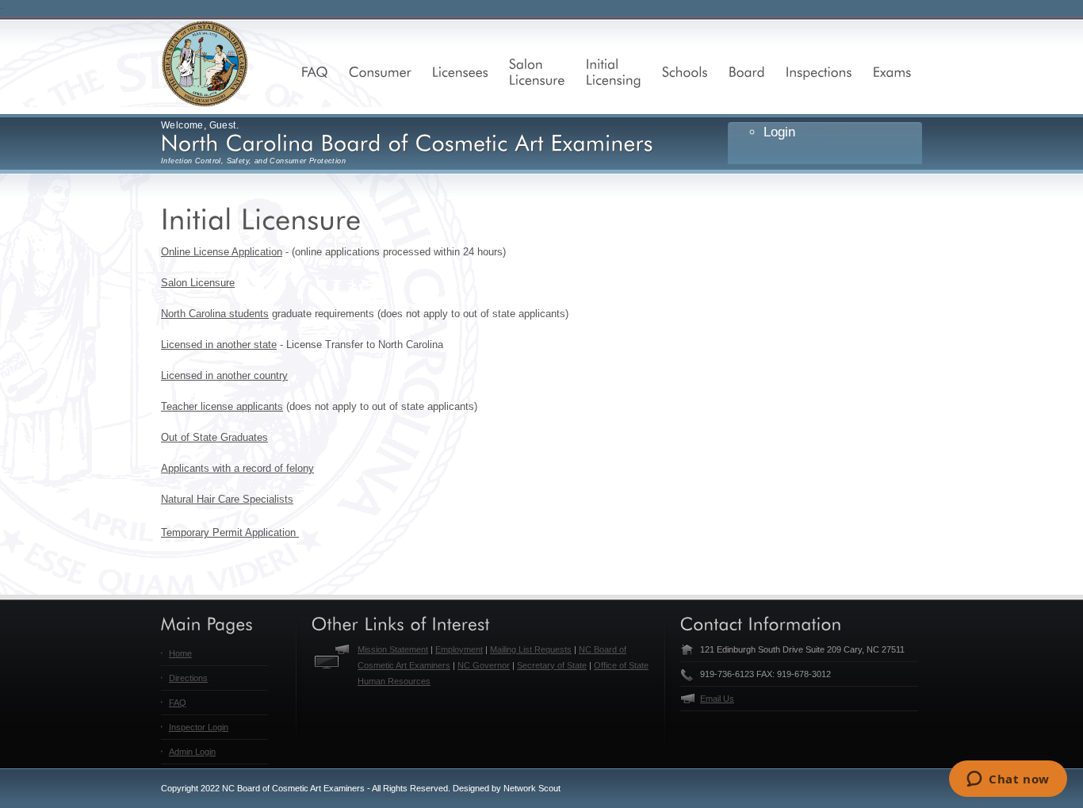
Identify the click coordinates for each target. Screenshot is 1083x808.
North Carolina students (215, 314)
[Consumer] (380, 71)
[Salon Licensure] (537, 71)
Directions (188, 678)
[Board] (747, 71)
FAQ (177, 702)
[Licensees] (460, 71)
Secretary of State (552, 665)
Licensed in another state (219, 344)
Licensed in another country (224, 375)
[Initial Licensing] (613, 71)
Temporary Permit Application (230, 532)
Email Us (717, 698)
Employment (459, 649)
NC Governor (483, 665)
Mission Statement (393, 649)
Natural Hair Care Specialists (227, 499)
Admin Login (192, 751)
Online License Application (221, 252)
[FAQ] (314, 71)
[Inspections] (819, 71)
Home (180, 653)
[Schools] (685, 71)
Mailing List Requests (531, 649)
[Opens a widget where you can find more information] (1008, 780)
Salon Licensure (198, 283)
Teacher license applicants (222, 406)
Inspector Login (198, 727)
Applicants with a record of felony (237, 468)
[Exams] (892, 71)
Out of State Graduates (214, 437)
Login (779, 132)
